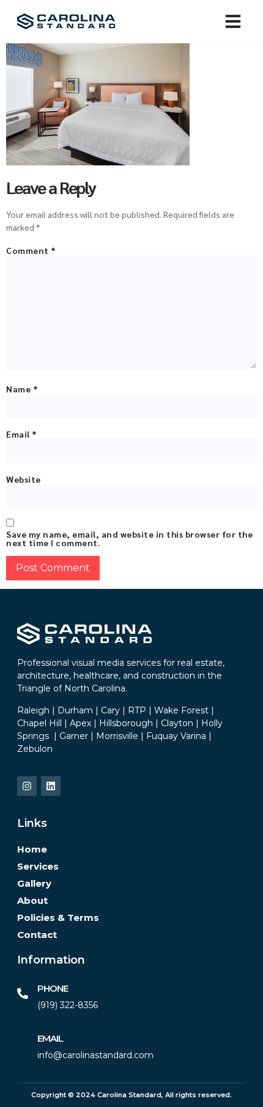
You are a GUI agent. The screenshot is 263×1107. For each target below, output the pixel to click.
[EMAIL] (22, 1043)
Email (21, 434)
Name (22, 388)
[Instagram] (27, 786)
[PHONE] (22, 993)
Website (23, 479)
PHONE (52, 988)
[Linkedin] (51, 786)
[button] (233, 21)
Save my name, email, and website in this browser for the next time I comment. (129, 538)
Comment (31, 250)
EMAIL (50, 1038)
